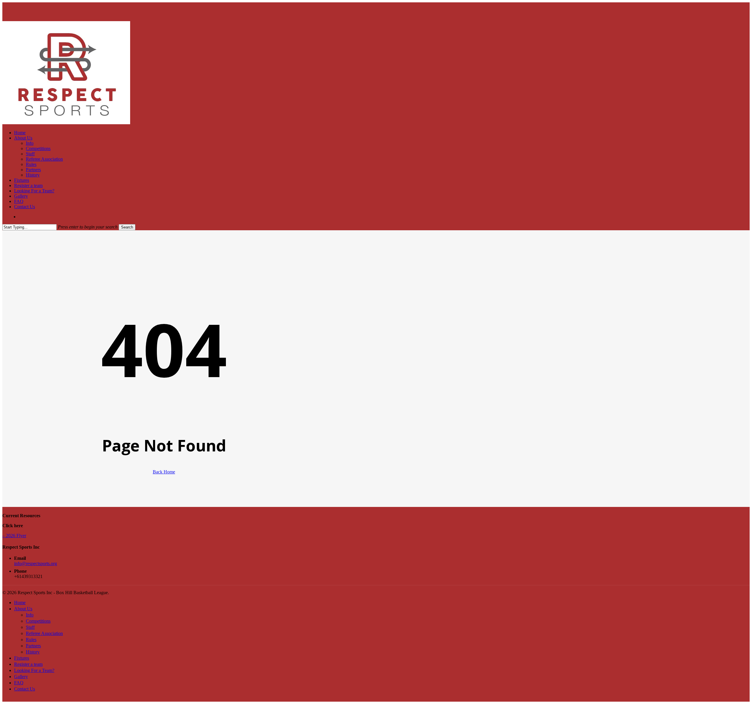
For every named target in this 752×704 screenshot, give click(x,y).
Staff (30, 627)
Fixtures (21, 658)
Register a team (28, 664)
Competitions (38, 621)
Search (127, 227)
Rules (31, 639)
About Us (23, 608)
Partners (33, 645)
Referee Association (44, 633)
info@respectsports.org (35, 563)
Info (29, 614)
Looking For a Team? (34, 670)
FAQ (19, 682)
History (33, 651)
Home (20, 602)
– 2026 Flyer (14, 535)
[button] (4, 698)
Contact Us (24, 688)
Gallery (21, 676)
